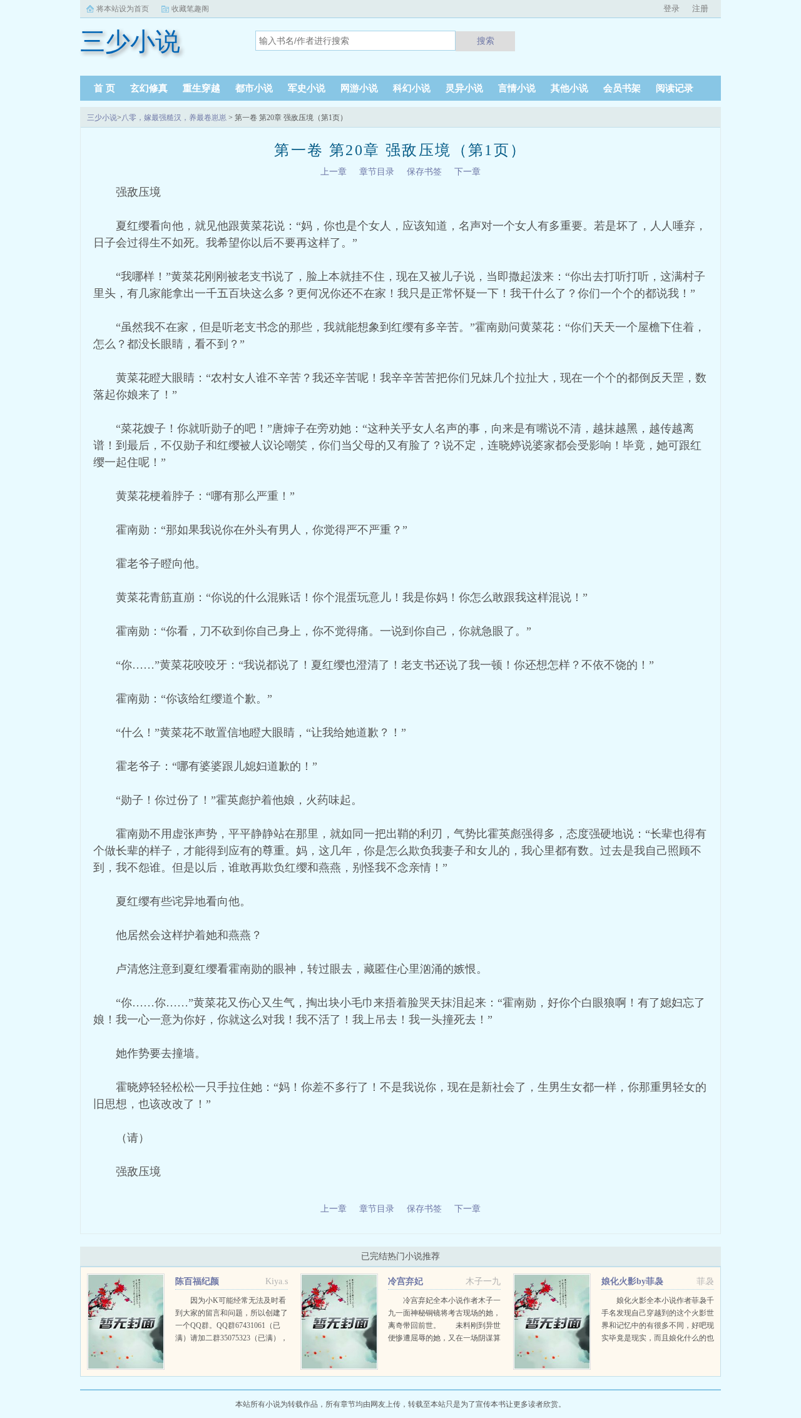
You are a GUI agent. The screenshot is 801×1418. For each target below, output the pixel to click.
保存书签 (424, 171)
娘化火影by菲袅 (632, 1281)
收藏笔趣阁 (190, 8)
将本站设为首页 (122, 8)
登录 (671, 8)
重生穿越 (201, 88)
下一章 (467, 171)
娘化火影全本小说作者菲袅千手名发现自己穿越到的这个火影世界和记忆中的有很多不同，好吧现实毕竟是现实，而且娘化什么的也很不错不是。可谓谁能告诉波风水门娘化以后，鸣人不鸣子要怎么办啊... (657, 1338)
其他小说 (569, 88)
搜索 (485, 41)
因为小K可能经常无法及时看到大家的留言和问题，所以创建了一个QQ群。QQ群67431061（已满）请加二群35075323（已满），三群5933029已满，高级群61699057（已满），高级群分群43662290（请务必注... (231, 1338)
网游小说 (359, 88)
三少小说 (102, 117)
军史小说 (306, 88)
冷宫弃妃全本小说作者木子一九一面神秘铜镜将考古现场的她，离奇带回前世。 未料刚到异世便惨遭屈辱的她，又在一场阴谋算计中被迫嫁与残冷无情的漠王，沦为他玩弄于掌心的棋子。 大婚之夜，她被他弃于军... (444, 1338)
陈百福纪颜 (197, 1281)
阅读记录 (674, 88)
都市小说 (254, 88)
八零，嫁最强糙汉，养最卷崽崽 (174, 117)
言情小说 (517, 88)
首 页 (104, 88)
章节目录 (376, 171)
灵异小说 (464, 88)
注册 (700, 8)
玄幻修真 (149, 88)
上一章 (333, 171)
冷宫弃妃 (405, 1281)
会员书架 (622, 88)
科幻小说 (412, 88)
